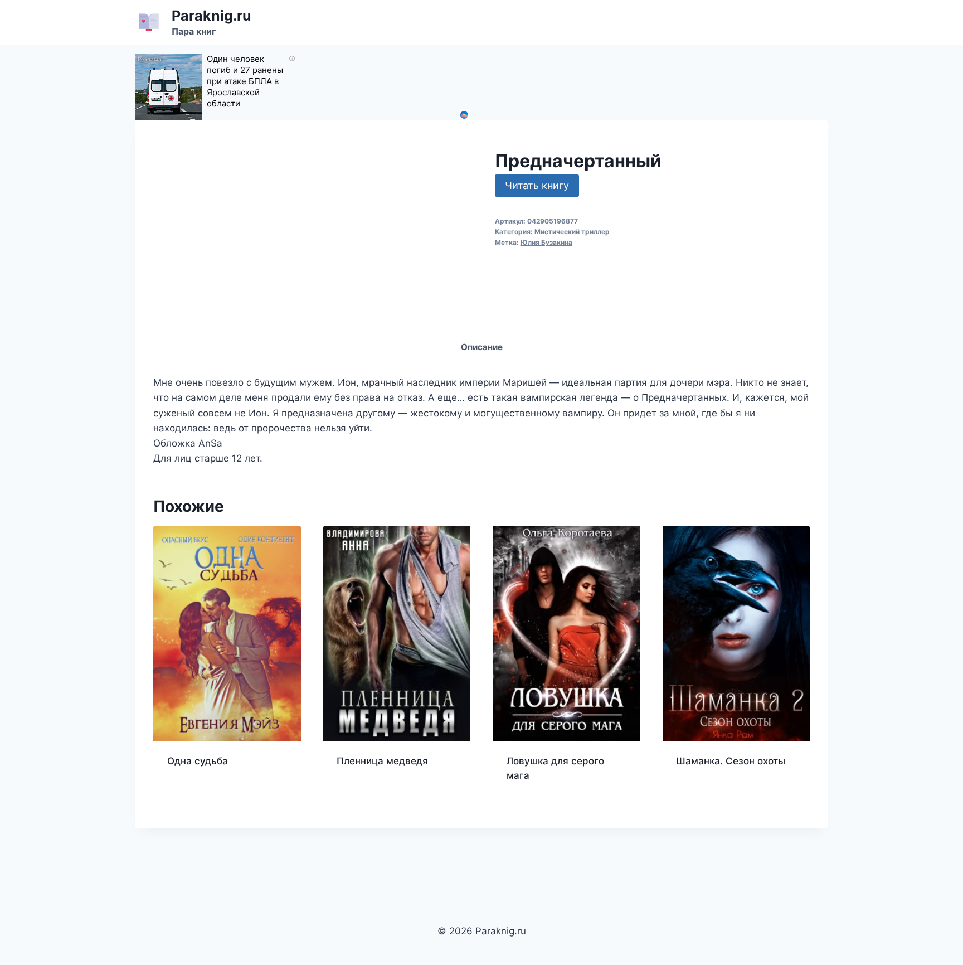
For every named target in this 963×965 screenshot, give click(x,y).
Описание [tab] (482, 347)
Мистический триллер (572, 231)
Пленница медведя (382, 761)
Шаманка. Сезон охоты (730, 761)
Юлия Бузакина (546, 242)
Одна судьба (197, 761)
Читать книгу (537, 185)
